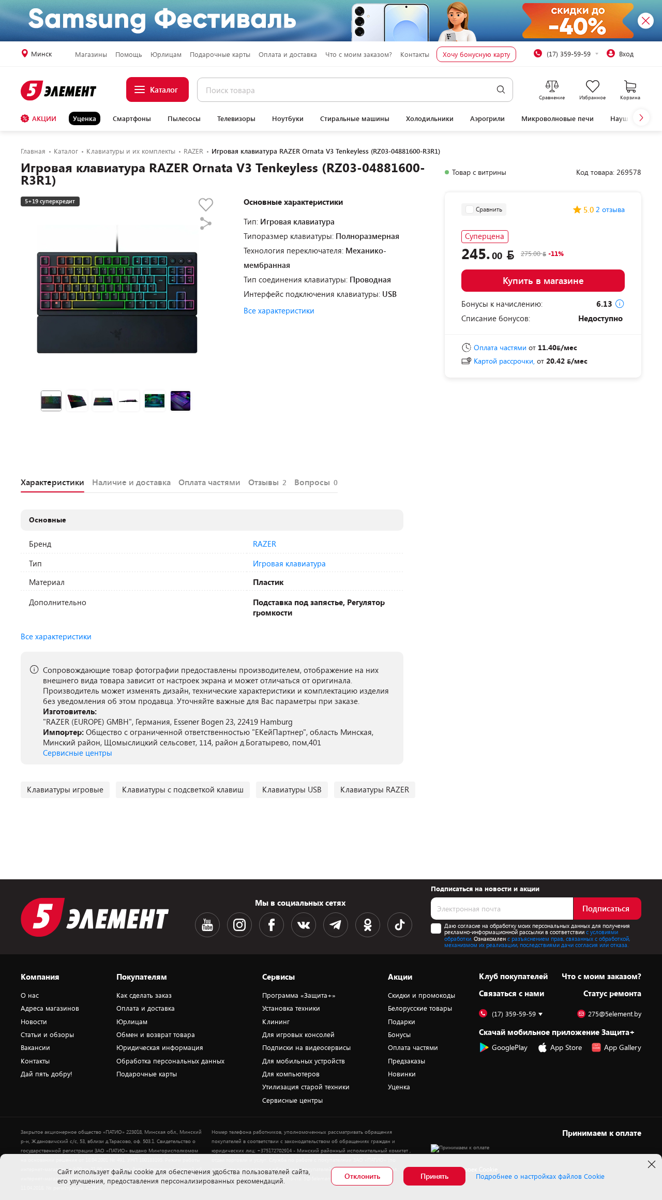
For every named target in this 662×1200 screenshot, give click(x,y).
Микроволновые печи (557, 118)
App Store (566, 1047)
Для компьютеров (291, 1073)
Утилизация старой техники (306, 1086)
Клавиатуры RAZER (374, 789)
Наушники (627, 118)
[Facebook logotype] (271, 924)
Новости (34, 1021)
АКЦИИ (44, 118)
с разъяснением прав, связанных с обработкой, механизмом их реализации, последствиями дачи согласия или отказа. (537, 942)
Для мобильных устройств (303, 1061)
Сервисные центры (77, 752)
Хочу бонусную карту (476, 54)
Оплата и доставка (288, 54)
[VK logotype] (303, 924)
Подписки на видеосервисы (306, 1047)
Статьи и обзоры (47, 1034)
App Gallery (622, 1047)
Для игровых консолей (298, 1034)
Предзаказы (406, 1061)
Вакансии (35, 1047)
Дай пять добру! (46, 1073)
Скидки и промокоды (421, 995)
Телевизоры (236, 118)
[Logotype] (59, 90)
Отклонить (362, 1176)
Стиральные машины (354, 118)
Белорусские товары (420, 1008)
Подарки (401, 1021)
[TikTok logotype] (399, 924)
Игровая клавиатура (289, 563)
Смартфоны (132, 118)
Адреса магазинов (50, 1008)
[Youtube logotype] (207, 924)
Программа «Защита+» (299, 995)
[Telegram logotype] (335, 924)
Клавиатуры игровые (65, 789)
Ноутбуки (288, 118)
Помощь (128, 54)
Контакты (414, 54)
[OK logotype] (367, 924)
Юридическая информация (159, 1047)
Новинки (402, 1073)
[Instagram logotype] (239, 924)
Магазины (91, 54)
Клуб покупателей (513, 976)
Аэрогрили (487, 118)
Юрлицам (166, 54)
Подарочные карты (220, 54)
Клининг (276, 1021)
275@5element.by (614, 1014)
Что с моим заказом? (358, 54)
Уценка (84, 118)
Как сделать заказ (144, 995)
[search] (501, 90)
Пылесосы (184, 118)
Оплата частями (413, 1047)
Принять (434, 1176)
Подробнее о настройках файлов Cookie (540, 1176)
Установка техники (291, 1008)
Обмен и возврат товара (155, 1034)
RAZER (264, 543)
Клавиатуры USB (292, 789)
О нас (30, 995)
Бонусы (399, 1034)
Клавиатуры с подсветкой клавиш (183, 789)
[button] (641, 117)
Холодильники (430, 118)
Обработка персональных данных (170, 1061)
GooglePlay (510, 1047)
